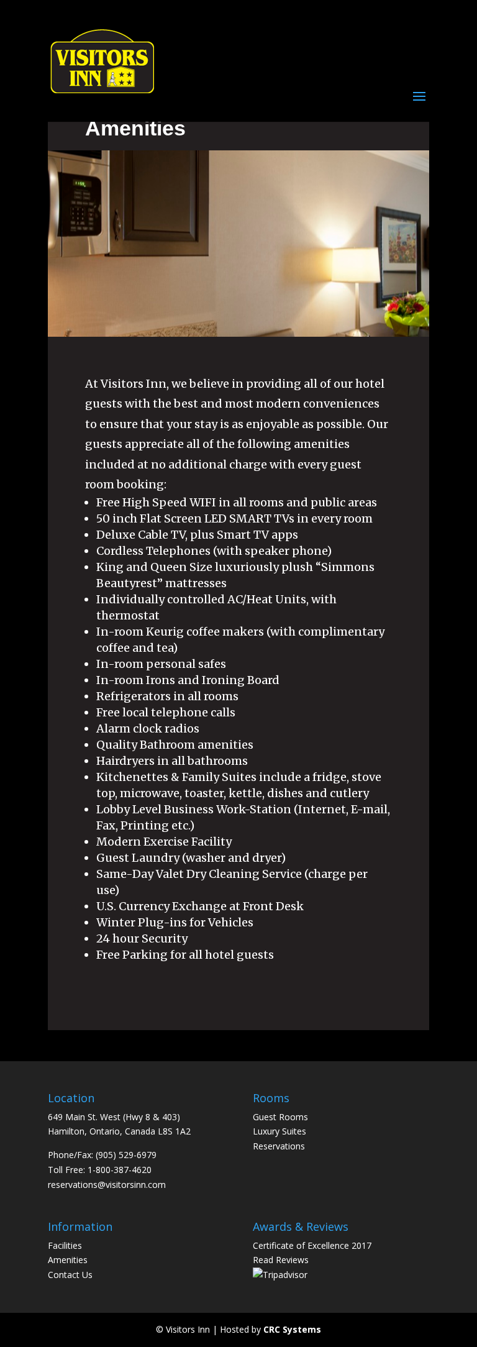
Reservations (279, 1146)
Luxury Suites (279, 1131)
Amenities (68, 1260)
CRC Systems (292, 1329)
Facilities (65, 1245)
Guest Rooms (280, 1117)
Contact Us (70, 1275)
